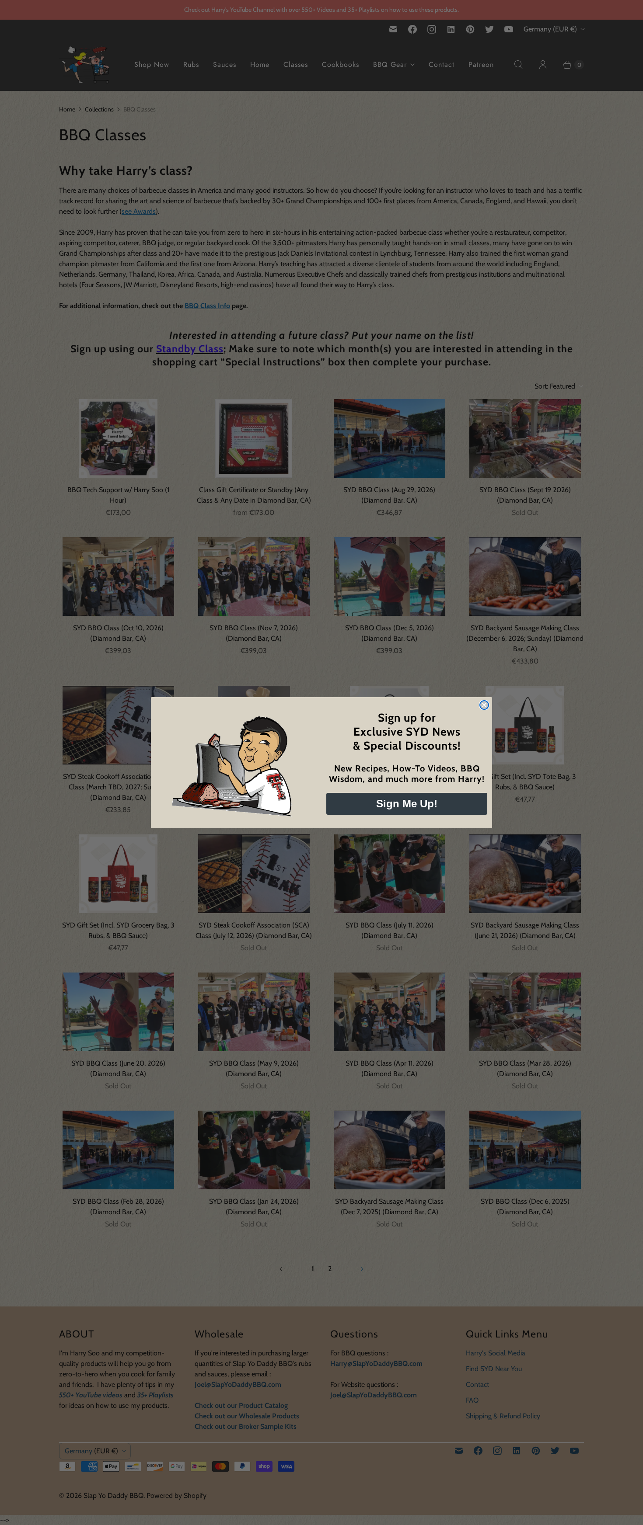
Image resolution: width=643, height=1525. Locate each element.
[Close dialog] (484, 705)
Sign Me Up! (406, 803)
